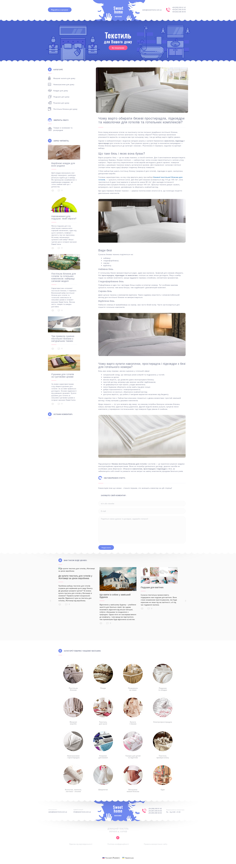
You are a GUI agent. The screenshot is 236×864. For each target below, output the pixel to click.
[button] (118, 837)
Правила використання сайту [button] (155, 844)
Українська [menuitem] (129, 857)
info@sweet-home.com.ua (82, 812)
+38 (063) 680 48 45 (179, 12)
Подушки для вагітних (152, 587)
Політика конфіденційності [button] (118, 844)
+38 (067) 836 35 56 (179, 9)
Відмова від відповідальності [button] (80, 844)
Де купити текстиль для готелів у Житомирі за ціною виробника (75, 577)
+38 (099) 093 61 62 (179, 7)
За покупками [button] (118, 47)
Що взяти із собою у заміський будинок (115, 596)
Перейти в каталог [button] (59, 9)
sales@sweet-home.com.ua (152, 10)
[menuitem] (111, 857)
